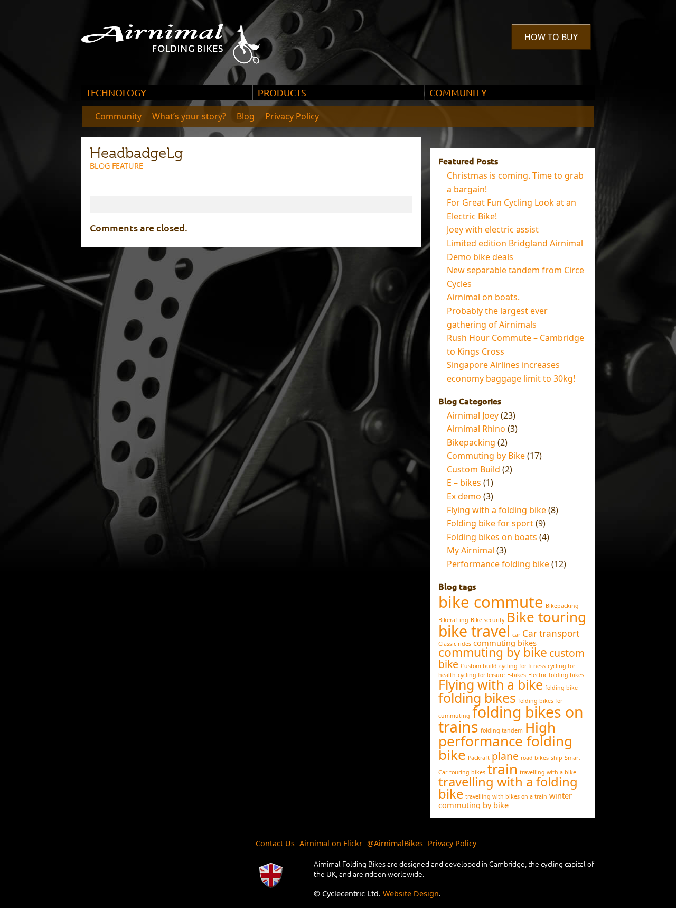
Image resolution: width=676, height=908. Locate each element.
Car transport (550, 633)
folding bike (561, 687)
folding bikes (477, 698)
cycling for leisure (481, 675)
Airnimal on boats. (483, 297)
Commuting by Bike (486, 455)
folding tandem (502, 730)
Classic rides (454, 643)
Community (118, 116)
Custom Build (473, 469)
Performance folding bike (498, 564)
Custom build (479, 666)
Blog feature (116, 166)
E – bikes (464, 482)
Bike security (487, 620)
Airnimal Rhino (476, 428)
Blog (246, 116)
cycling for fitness (522, 666)
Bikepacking (471, 442)
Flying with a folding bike (496, 510)
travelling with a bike (548, 772)
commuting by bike (492, 652)
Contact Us (275, 843)
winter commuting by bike (505, 800)
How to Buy (551, 37)
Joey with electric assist (493, 229)
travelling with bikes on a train (506, 796)
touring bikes (467, 772)
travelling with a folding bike (508, 788)
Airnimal (182, 36)
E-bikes (516, 675)
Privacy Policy (292, 116)
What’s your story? (189, 116)
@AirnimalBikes (395, 843)
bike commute (490, 602)
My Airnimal (470, 550)
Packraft (479, 758)
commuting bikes (505, 642)
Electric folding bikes (556, 675)
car (516, 634)
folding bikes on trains (511, 719)
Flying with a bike (490, 684)
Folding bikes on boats (492, 537)
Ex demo (464, 496)
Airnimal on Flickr (330, 843)
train (502, 769)
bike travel (474, 631)
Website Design (411, 893)
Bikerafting (453, 620)
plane (505, 756)
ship (556, 758)
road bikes (535, 758)
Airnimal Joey (473, 415)
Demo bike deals (480, 257)
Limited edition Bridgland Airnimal (515, 243)
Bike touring (546, 616)
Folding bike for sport (490, 523)
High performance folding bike (505, 741)
